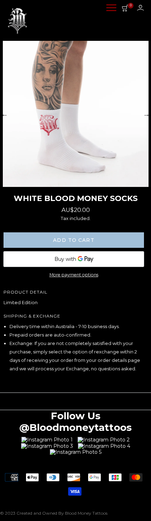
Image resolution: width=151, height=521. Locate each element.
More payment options (74, 274)
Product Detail (25, 292)
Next (146, 114)
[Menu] (111, 8)
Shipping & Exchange (32, 316)
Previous (4, 114)
